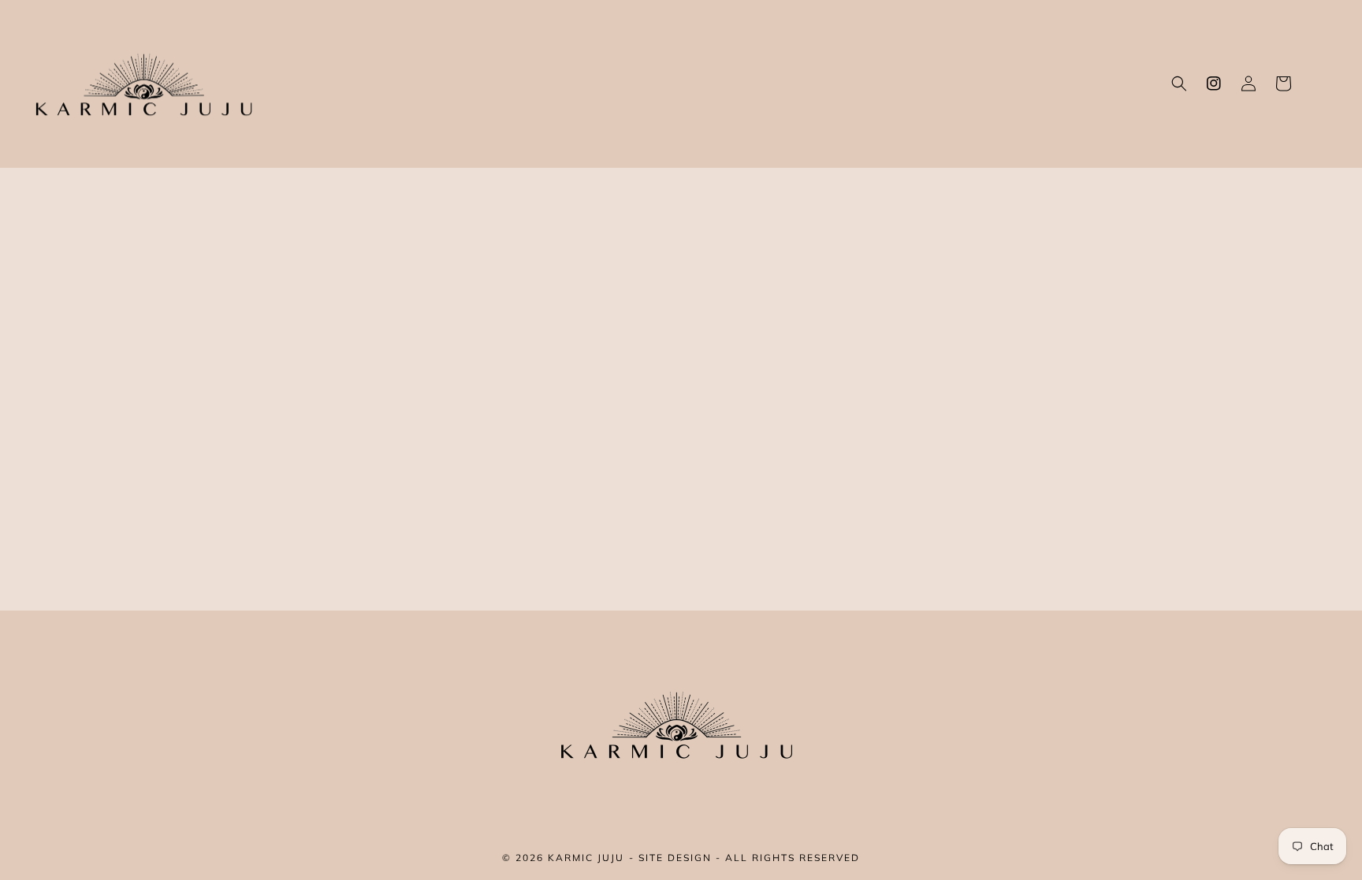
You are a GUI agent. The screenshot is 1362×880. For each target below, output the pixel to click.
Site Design (675, 857)
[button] (1179, 83)
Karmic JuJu (586, 857)
